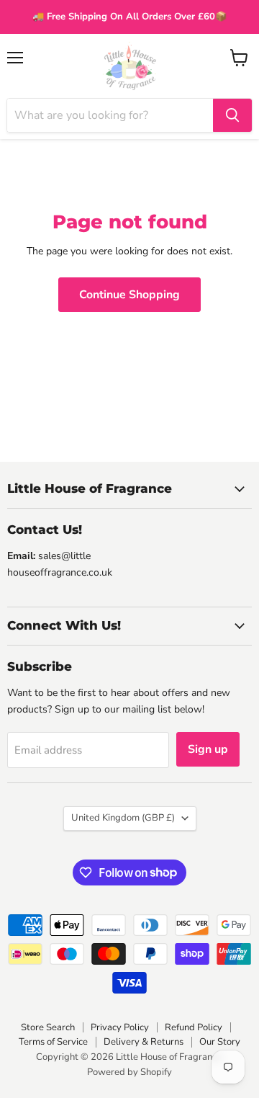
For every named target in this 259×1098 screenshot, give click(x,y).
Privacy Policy (120, 1027)
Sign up (208, 749)
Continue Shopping (129, 295)
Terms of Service (53, 1041)
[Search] (232, 115)
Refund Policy (193, 1027)
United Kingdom (123, 817)
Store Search (48, 1027)
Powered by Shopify (129, 1072)
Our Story (219, 1041)
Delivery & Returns (143, 1041)
